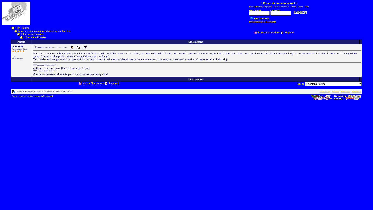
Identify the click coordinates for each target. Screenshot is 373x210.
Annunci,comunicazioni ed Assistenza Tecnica (44, 31)
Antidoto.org (324, 91)
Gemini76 (17, 46)
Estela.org (345, 91)
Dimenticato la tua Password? (262, 22)
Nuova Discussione (269, 32)
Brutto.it (335, 91)
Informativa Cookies (32, 34)
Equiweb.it (356, 91)
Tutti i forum (22, 27)
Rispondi (289, 32)
